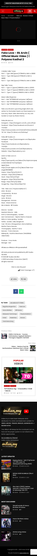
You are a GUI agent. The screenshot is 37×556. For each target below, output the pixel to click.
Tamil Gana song (8, 321)
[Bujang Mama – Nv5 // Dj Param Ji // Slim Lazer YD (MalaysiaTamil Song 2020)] (6, 464)
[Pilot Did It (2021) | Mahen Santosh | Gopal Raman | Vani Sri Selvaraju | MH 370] (6, 490)
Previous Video (6, 331)
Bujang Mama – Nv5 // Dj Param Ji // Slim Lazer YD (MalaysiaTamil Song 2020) (24, 462)
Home (3, 16)
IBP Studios (18, 310)
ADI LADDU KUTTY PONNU (17, 303)
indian (7, 393)
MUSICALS (10, 49)
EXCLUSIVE (11, 16)
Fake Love (22, 306)
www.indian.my (24, 553)
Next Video (32, 343)
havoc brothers (7, 310)
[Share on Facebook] (15, 291)
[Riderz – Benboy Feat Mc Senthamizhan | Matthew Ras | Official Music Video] (33, 348)
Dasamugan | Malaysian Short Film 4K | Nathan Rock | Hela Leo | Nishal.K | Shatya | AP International (18, 6)
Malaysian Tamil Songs (10, 314)
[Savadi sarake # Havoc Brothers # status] (6, 509)
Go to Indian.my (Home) (9, 438)
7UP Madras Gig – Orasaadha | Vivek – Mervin (18, 390)
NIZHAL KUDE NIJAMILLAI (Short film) (23, 474)
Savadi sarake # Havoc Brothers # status (21, 506)
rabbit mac (13, 317)
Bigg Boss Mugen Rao (9, 306)
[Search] (34, 11)
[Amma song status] (6, 536)
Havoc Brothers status (20, 519)
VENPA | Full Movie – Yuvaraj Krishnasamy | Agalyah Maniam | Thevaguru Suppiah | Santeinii (20, 336)
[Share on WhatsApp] (21, 291)
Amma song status (19, 532)
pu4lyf (4, 317)
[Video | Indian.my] (18, 11)
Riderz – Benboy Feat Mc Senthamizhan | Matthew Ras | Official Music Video (15, 348)
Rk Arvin (22, 317)
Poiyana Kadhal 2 (25, 314)
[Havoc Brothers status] (6, 523)
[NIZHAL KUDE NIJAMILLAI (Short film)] (6, 477)
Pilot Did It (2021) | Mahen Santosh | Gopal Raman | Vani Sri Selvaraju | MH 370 (23, 488)
